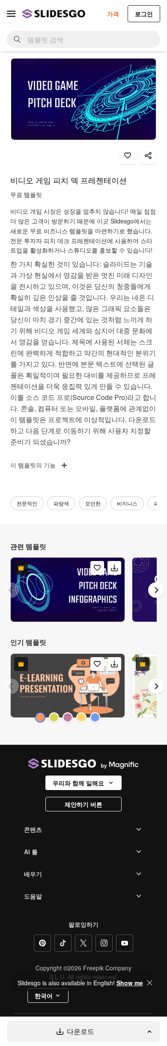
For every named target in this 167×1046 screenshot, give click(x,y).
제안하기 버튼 (83, 804)
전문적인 (27, 503)
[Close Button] (150, 983)
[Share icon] (148, 155)
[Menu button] (11, 13)
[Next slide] (156, 590)
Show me (129, 982)
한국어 (44, 995)
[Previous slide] (11, 590)
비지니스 (127, 503)
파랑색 (61, 503)
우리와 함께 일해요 (78, 783)
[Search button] (17, 39)
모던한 (93, 503)
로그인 (144, 13)
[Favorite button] (127, 155)
